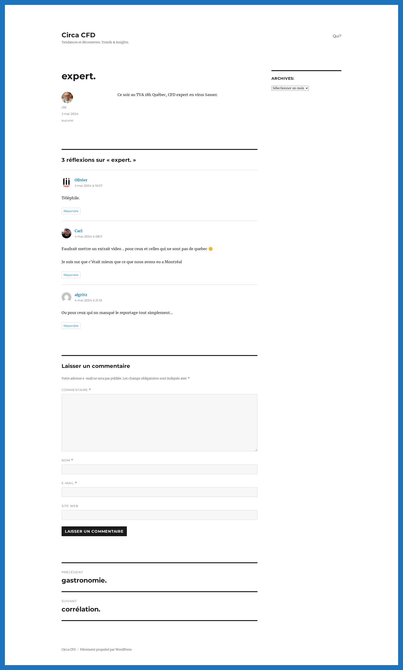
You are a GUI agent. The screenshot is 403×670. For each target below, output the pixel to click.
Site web (70, 506)
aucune (67, 120)
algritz (81, 294)
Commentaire (76, 390)
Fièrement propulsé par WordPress (106, 650)
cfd (64, 107)
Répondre (71, 211)
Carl (78, 230)
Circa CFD (78, 35)
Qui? (337, 36)
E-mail (69, 483)
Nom (67, 460)
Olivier (81, 180)
